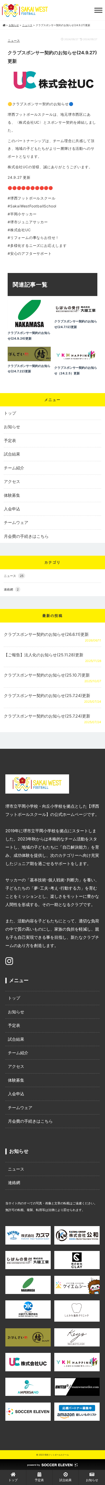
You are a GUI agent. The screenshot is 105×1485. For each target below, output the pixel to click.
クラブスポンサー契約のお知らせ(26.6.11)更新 (46, 634)
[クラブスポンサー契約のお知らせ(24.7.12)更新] (75, 315)
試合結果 (12, 454)
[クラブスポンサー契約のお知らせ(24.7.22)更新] (29, 360)
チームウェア (16, 522)
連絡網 (11, 589)
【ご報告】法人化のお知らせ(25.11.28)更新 (43, 654)
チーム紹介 (14, 467)
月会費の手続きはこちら (26, 536)
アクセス (12, 481)
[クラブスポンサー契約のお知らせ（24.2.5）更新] (75, 362)
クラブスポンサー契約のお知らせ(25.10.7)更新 (47, 675)
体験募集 (12, 495)
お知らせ (12, 426)
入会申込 (12, 508)
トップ (10, 413)
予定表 (10, 440)
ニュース (14, 41)
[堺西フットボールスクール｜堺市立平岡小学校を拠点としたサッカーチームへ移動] (4, 25)
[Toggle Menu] (98, 10)
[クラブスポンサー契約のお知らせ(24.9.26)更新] (29, 327)
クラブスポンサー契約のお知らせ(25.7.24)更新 (47, 695)
